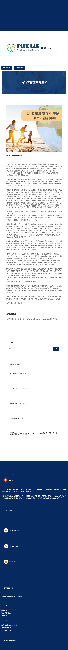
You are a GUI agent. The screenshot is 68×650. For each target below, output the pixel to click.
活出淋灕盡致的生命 (16, 418)
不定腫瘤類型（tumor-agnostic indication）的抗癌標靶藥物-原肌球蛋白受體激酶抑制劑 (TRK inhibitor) (33, 434)
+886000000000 (14, 546)
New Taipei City (14, 530)
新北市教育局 (5, 615)
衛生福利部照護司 (6, 613)
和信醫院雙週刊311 (7, 628)
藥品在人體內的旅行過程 (18, 403)
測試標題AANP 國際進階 (18, 374)
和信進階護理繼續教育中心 (9, 625)
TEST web (46, 48)
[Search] (56, 349)
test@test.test (13, 561)
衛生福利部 (4, 610)
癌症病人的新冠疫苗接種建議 (19, 388)
